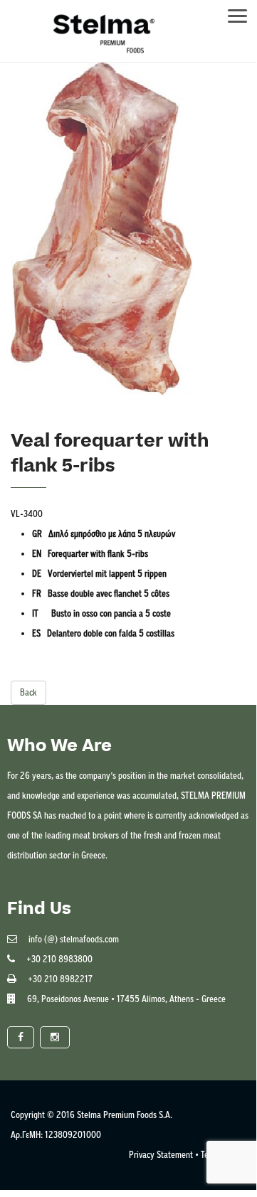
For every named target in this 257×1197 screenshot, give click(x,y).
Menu (244, 11)
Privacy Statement (161, 1155)
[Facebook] (20, 1037)
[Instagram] (55, 1037)
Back (28, 692)
